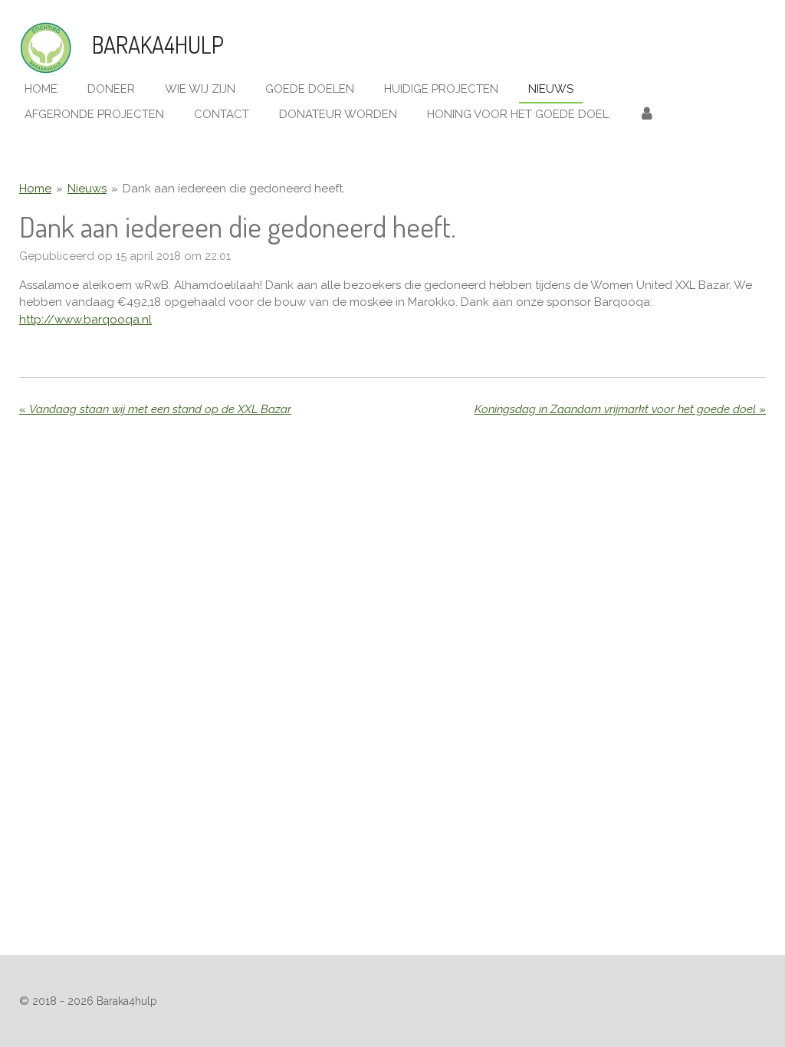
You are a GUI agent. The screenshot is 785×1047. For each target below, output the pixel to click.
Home (35, 188)
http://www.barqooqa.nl (85, 320)
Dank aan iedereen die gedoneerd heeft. (234, 188)
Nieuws (87, 188)
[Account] (646, 114)
